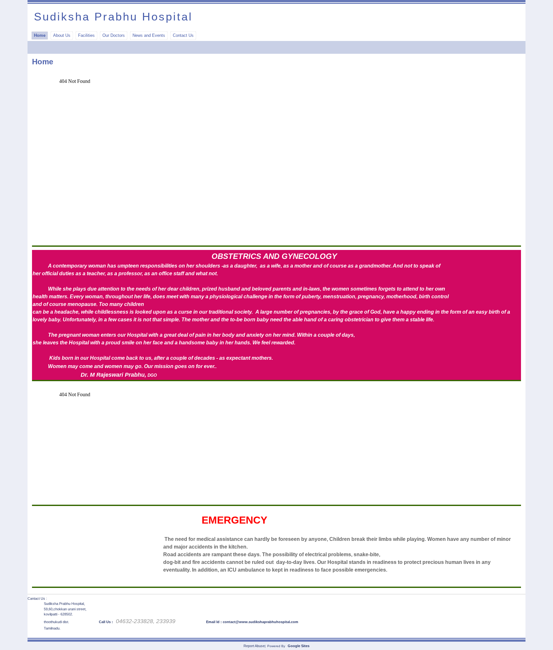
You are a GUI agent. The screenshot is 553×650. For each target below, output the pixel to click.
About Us (61, 35)
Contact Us (183, 35)
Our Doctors (113, 35)
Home (39, 35)
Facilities (86, 35)
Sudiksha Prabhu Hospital (113, 17)
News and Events (148, 35)
